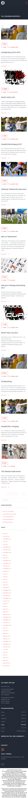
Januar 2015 (6, 638)
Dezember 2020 (7, 547)
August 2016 (6, 601)
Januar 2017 (6, 587)
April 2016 (5, 609)
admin (4, 47)
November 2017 (7, 563)
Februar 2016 (6, 614)
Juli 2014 (5, 649)
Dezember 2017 (7, 560)
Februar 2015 (6, 636)
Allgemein (12, 47)
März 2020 (5, 557)
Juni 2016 (5, 603)
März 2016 (5, 611)
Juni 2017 (5, 576)
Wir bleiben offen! (8, 522)
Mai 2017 (5, 579)
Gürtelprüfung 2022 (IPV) (10, 52)
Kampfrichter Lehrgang (10, 426)
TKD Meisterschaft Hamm (11, 471)
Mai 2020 (5, 555)
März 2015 (5, 633)
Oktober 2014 (6, 646)
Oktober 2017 (6, 565)
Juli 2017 (5, 574)
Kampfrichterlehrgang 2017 (11, 144)
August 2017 (6, 571)
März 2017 (5, 584)
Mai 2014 (5, 655)
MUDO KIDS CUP (8, 97)
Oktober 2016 (6, 595)
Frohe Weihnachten (8, 519)
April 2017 (5, 582)
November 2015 (7, 619)
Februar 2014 (6, 663)
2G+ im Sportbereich (8, 516)
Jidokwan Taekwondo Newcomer (14, 189)
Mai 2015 (5, 628)
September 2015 (7, 625)
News (17, 47)
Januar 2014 (6, 665)
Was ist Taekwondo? (9, 237)
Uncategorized (13, 92)
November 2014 (7, 644)
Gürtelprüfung (6, 381)
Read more (3, 66)
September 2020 (7, 552)
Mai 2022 (5, 533)
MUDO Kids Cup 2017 (9, 333)
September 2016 (7, 598)
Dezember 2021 (7, 539)
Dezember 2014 (7, 641)
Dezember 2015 (7, 617)
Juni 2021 (5, 544)
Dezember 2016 (7, 590)
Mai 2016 (5, 606)
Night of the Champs (8, 511)
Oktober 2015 (6, 622)
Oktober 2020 (6, 549)
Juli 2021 (5, 541)
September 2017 (7, 568)
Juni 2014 (5, 652)
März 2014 (5, 660)
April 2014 (5, 657)
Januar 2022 (6, 536)
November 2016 (7, 592)
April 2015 (5, 630)
